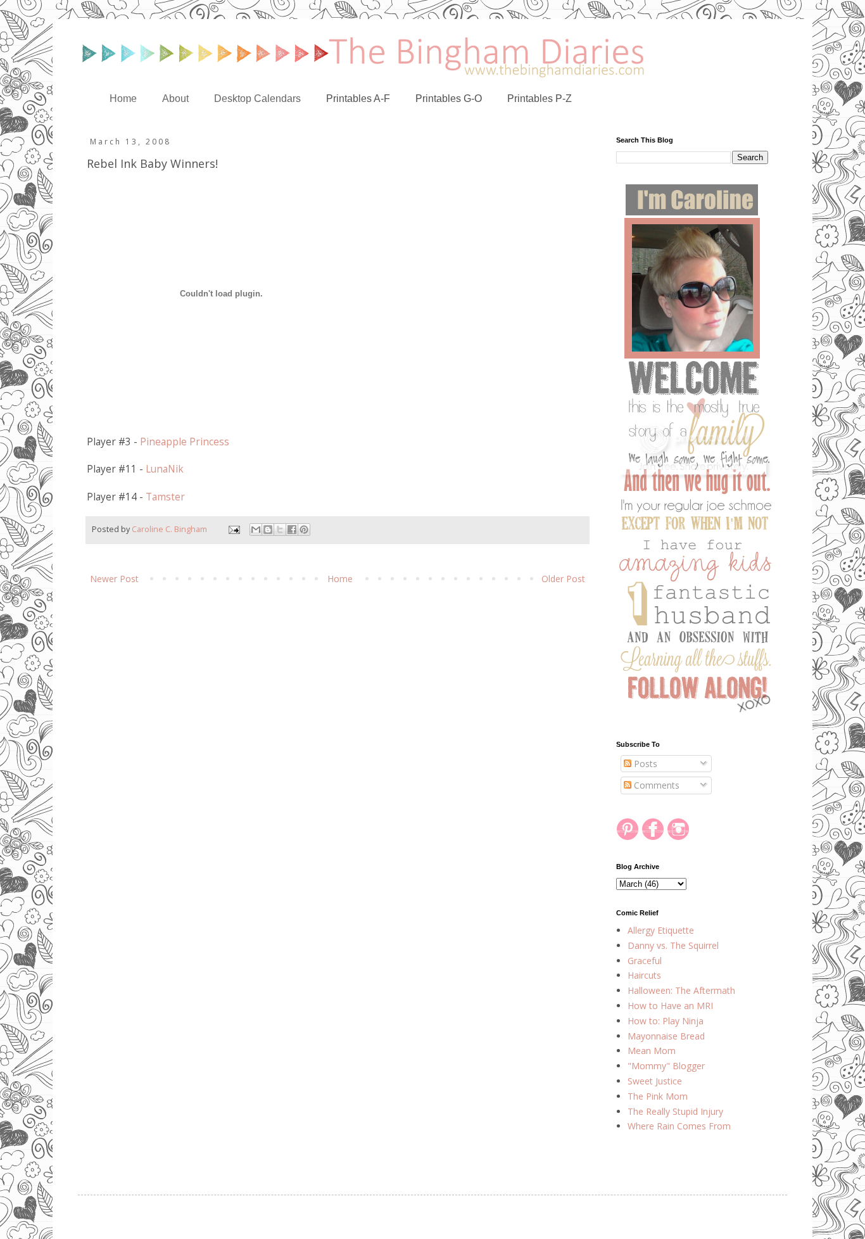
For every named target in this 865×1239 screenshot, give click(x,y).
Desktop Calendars (257, 98)
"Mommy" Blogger (666, 1066)
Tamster (165, 497)
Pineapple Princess (184, 441)
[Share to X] (280, 529)
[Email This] (255, 529)
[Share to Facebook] (292, 529)
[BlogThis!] (268, 529)
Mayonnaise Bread (666, 1036)
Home (123, 98)
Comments (655, 785)
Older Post (563, 579)
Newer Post (114, 579)
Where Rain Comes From (679, 1126)
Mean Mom (652, 1051)
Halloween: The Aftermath (681, 990)
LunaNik (165, 469)
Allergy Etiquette (661, 930)
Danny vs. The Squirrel (673, 945)
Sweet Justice (655, 1081)
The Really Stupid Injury (675, 1111)
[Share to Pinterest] (304, 529)
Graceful (645, 961)
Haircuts (644, 975)
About (175, 98)
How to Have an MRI (670, 1006)
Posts (644, 764)
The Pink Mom (658, 1096)
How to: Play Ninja (666, 1021)
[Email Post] (233, 529)
